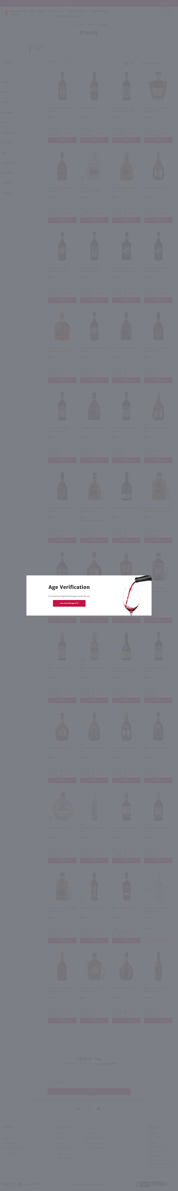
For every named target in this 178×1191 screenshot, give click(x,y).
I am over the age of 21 (69, 603)
